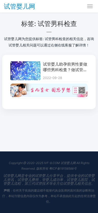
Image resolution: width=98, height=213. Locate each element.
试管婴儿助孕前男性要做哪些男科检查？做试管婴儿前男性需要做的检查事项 (65, 67)
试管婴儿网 (19, 6)
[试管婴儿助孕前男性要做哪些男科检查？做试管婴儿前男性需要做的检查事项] (25, 64)
